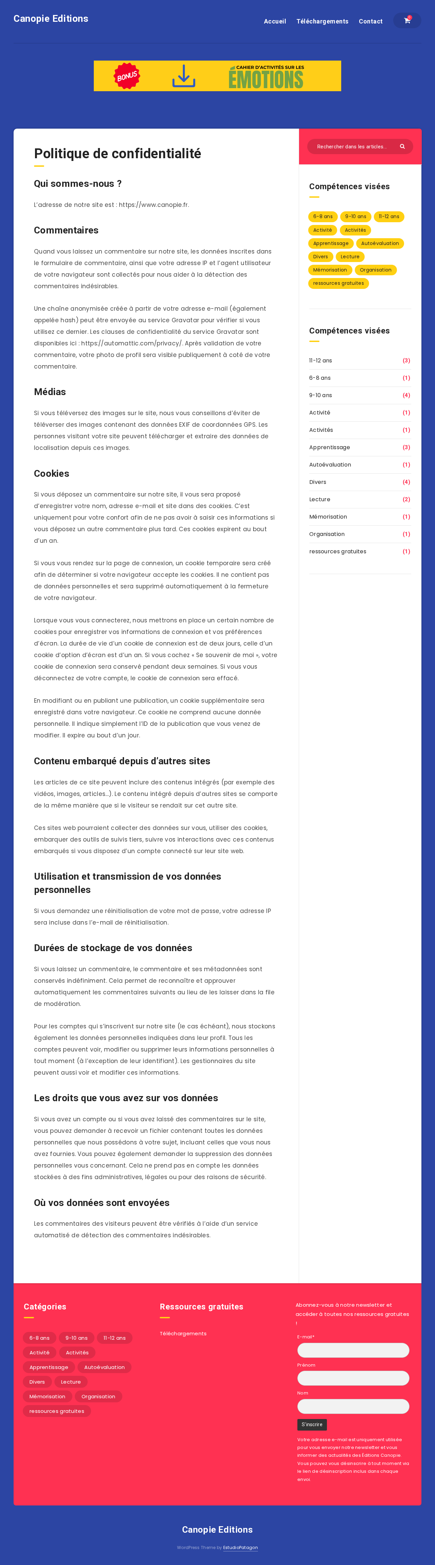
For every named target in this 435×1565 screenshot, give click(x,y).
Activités (355, 230)
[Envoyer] (403, 145)
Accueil (275, 21)
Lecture (350, 256)
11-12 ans (389, 216)
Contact (371, 21)
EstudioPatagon (240, 1547)
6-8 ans (323, 216)
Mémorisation (330, 269)
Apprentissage (331, 243)
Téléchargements (322, 21)
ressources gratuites (338, 283)
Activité (322, 230)
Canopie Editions (51, 18)
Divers (320, 256)
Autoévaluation (380, 243)
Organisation (376, 269)
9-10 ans (355, 216)
